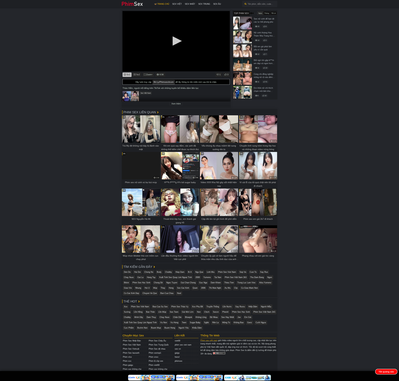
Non (199, 312)
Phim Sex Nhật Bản (132, 341)
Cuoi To (253, 272)
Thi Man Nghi (215, 288)
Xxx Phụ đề (197, 306)
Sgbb (206, 322)
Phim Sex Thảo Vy (179, 306)
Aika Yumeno (265, 282)
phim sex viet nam (183, 345)
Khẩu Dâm (197, 328)
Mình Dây (138, 317)
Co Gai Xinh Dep (131, 293)
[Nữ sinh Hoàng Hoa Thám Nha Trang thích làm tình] (242, 37)
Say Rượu (240, 306)
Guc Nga (203, 282)
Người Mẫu (266, 306)
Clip (236, 288)
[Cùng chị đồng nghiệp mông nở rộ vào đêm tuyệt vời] (242, 78)
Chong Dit (158, 282)
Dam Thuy (151, 317)
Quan (195, 288)
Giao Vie (128, 288)
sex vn (178, 349)
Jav (239, 317)
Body (159, 272)
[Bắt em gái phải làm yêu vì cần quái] (242, 50)
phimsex (178, 361)
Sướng (127, 312)
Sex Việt (177, 4)
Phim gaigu (128, 365)
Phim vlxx (127, 357)
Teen (184, 322)
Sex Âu (217, 4)
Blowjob (188, 317)
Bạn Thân (150, 312)
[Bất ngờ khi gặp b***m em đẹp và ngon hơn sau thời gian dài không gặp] (242, 64)
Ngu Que (199, 272)
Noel (179, 293)
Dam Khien (216, 282)
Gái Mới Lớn (187, 312)
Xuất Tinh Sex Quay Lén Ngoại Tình (175, 277)
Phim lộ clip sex (156, 361)
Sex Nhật (190, 4)
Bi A (190, 272)
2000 (197, 277)
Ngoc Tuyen (171, 282)
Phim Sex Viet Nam (227, 272)
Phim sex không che (132, 369)
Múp (155, 288)
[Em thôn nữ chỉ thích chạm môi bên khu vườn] (242, 92)
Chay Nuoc (129, 277)
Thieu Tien (229, 282)
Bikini (126, 282)
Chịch (206, 312)
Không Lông (201, 317)
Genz (249, 322)
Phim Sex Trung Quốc (159, 345)
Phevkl (225, 312)
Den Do (127, 272)
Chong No (148, 272)
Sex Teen (174, 312)
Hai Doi (137, 272)
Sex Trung (204, 4)
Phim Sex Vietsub (131, 349)
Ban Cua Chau (166, 293)
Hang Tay (151, 277)
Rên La (215, 322)
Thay (163, 288)
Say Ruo (264, 272)
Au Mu (228, 288)
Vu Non (163, 322)
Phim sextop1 (155, 353)
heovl (177, 357)
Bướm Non (142, 328)
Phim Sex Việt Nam (132, 345)
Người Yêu (184, 328)
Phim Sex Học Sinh (141, 282)
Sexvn (216, 312)
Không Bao (239, 322)
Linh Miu (210, 272)
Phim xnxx (153, 357)
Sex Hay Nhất (227, 317)
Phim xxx (127, 361)
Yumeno (207, 277)
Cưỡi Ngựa (261, 322)
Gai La (140, 277)
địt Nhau (214, 317)
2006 (203, 288)
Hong (171, 288)
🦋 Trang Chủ (161, 4)
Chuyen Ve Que (150, 293)
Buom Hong (169, 328)
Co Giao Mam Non (249, 288)
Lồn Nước (227, 306)
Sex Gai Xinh (183, 288)
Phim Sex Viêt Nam (140, 306)
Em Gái (247, 317)
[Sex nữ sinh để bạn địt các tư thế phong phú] (242, 23)
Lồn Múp (162, 312)
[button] (176, 41)
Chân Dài (177, 317)
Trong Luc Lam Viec (246, 282)
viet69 (177, 341)
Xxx (125, 306)
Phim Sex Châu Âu (157, 341)
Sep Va (243, 272)
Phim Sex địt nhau (157, 349)
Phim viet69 (154, 365)
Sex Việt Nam (146, 93)
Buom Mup (156, 328)
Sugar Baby (195, 322)
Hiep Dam (179, 272)
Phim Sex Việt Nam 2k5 (236, 277)
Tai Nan (217, 277)
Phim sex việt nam (208, 340)
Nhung (138, 288)
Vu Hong (174, 322)
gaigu (177, 353)
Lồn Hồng (138, 312)
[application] (176, 41)
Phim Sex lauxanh (131, 353)
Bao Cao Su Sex (160, 306)
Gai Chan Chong (188, 282)
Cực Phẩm (129, 328)
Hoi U (147, 288)
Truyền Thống (213, 306)
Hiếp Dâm (252, 306)
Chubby (168, 272)
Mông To (226, 322)
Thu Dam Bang (257, 277)
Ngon (269, 277)
